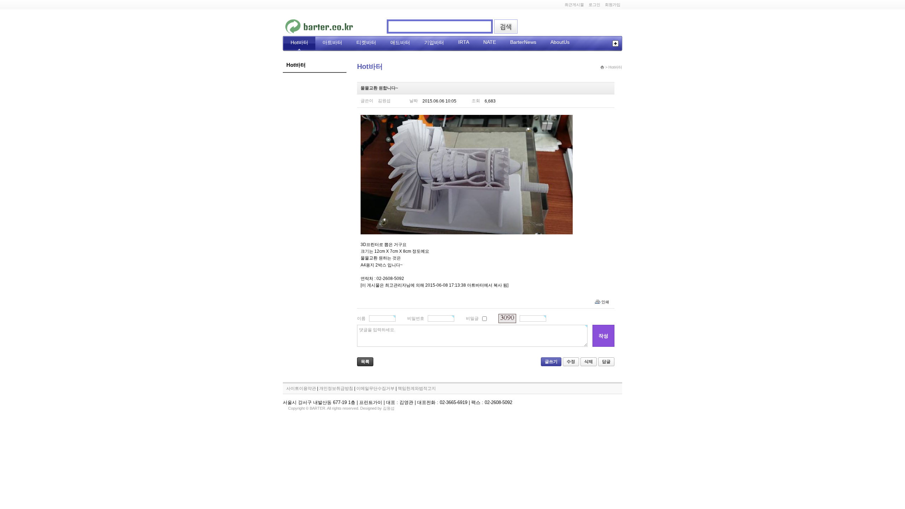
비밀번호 (415, 318)
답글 (606, 361)
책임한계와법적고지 (417, 388)
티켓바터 (366, 42)
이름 (361, 318)
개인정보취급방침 (336, 388)
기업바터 (434, 42)
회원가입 (612, 4)
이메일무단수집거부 (375, 388)
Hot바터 (299, 42)
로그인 (594, 4)
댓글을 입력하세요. (377, 329)
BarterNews (523, 42)
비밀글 (472, 318)
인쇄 (605, 302)
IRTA (463, 42)
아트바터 (332, 42)
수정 (571, 361)
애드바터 (400, 42)
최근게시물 (574, 4)
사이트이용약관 (301, 388)
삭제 (588, 361)
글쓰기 (551, 361)
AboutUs (560, 42)
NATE (489, 42)
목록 (365, 361)
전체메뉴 (615, 43)
